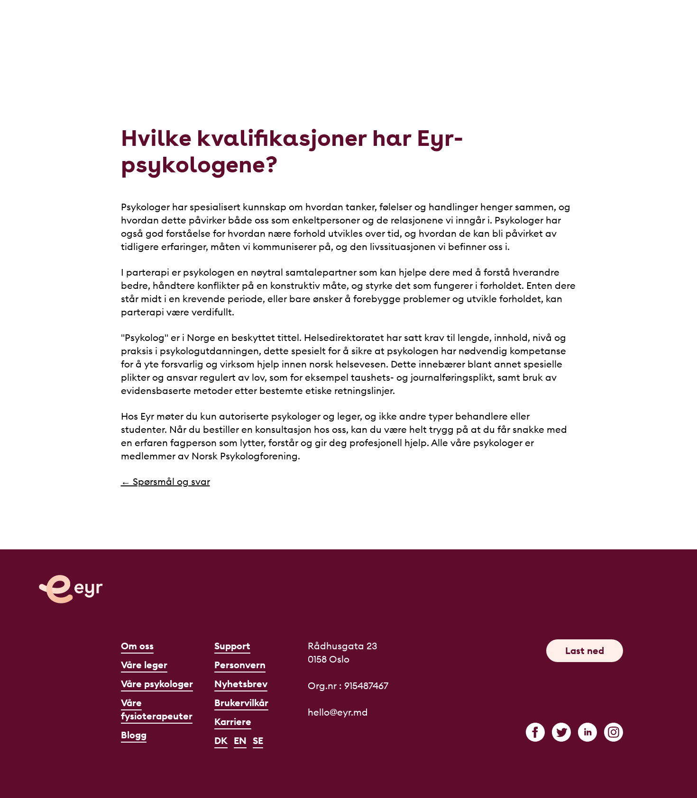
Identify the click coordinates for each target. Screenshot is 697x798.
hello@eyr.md (338, 712)
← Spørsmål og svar (165, 481)
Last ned (584, 650)
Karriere (232, 721)
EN (240, 740)
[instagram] (613, 732)
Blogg (134, 735)
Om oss (137, 646)
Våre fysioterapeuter (157, 709)
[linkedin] (587, 732)
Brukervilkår (241, 702)
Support (232, 646)
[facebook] (535, 732)
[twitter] (561, 732)
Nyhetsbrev (240, 684)
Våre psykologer (157, 684)
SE (258, 740)
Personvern (240, 665)
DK (221, 740)
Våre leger (144, 665)
